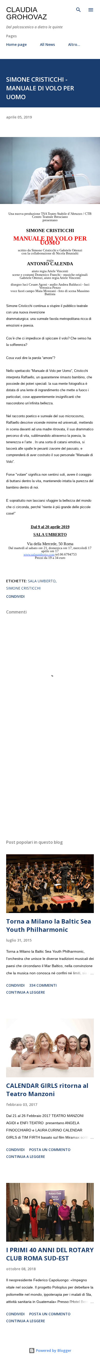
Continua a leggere (25, 992)
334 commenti (43, 985)
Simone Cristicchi (23, 588)
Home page (16, 44)
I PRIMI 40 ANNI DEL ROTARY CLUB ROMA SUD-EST (50, 1253)
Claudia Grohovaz (26, 13)
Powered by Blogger (53, 1350)
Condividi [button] (15, 596)
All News (47, 44)
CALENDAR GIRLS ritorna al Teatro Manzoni (47, 1089)
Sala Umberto (42, 580)
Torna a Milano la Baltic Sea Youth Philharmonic (48, 925)
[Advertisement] (50, 787)
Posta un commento (50, 1149)
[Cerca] (78, 9)
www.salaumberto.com (39, 554)
